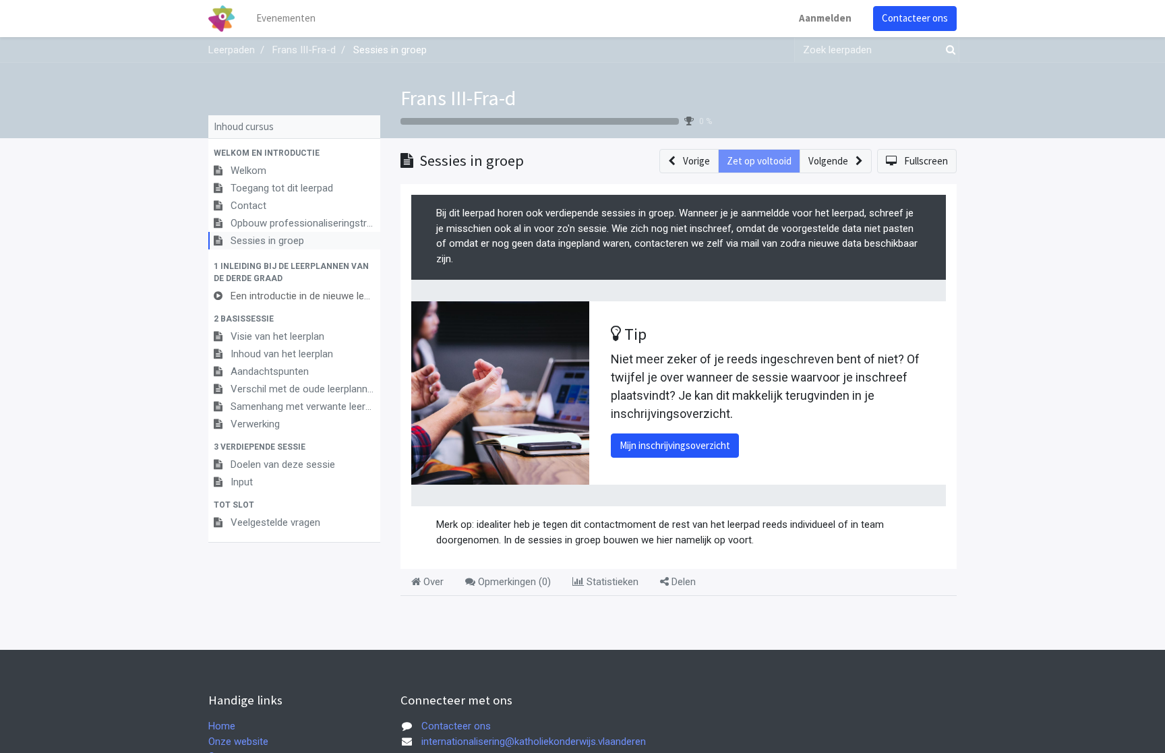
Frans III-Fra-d (458, 98)
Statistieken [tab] (611, 582)
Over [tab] (432, 582)
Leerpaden (231, 50)
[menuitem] (286, 18)
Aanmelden (825, 17)
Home (221, 726)
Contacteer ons (915, 17)
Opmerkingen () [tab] (513, 582)
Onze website (238, 741)
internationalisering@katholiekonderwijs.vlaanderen (533, 741)
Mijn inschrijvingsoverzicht (675, 445)
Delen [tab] (682, 582)
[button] (294, 153)
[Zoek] (948, 50)
